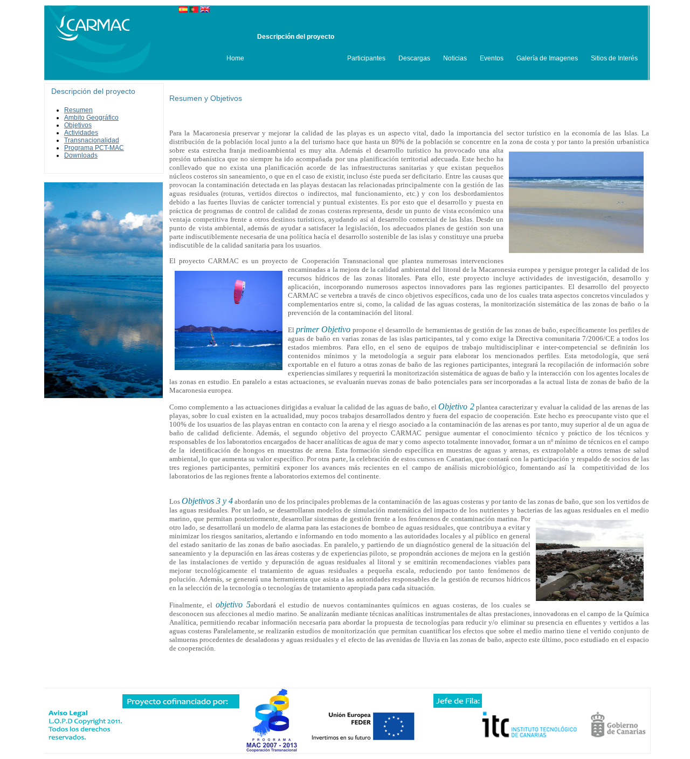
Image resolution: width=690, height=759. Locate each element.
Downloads (81, 155)
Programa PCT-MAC (94, 148)
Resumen (78, 110)
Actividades (81, 132)
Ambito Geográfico (91, 117)
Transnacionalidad (91, 140)
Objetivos (78, 125)
